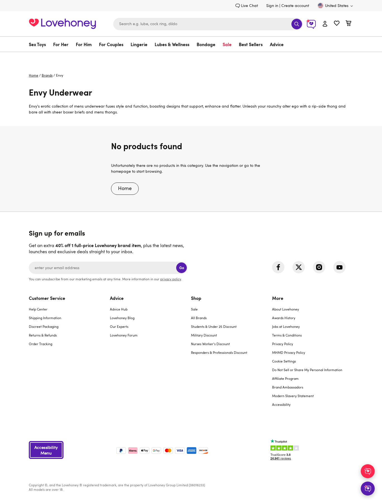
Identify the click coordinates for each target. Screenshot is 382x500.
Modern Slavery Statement (293, 396)
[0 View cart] (348, 24)
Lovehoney (191, 57)
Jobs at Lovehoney (286, 326)
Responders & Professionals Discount (219, 352)
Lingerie (139, 44)
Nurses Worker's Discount (210, 344)
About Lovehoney (285, 309)
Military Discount (204, 335)
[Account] (325, 24)
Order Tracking (40, 344)
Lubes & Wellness (172, 44)
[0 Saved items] (337, 24)
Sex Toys (37, 44)
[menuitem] (39, 44)
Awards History (283, 318)
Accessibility (281, 404)
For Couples (111, 44)
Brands (47, 75)
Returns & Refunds (43, 335)
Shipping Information (45, 318)
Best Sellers (251, 44)
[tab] (69, 355)
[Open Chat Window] (368, 489)
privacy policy (170, 279)
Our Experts (119, 326)
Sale (227, 44)
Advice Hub (119, 309)
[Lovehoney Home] (62, 23)
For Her (61, 44)
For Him (84, 44)
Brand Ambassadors (287, 387)
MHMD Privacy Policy (288, 352)
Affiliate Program (285, 378)
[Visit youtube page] (339, 267)
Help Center (38, 309)
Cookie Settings (284, 361)
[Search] (296, 24)
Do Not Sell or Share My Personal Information (307, 370)
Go (181, 267)
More (277, 298)
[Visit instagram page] (319, 267)
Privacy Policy (282, 344)
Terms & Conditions (287, 335)
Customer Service (47, 298)
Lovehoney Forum (124, 335)
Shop (196, 298)
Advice (277, 44)
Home (33, 75)
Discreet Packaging (43, 326)
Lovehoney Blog (122, 318)
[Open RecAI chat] (368, 471)
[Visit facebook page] (278, 267)
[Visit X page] (299, 267)
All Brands (199, 318)
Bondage (206, 44)
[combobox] (208, 24)
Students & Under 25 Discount (214, 326)
